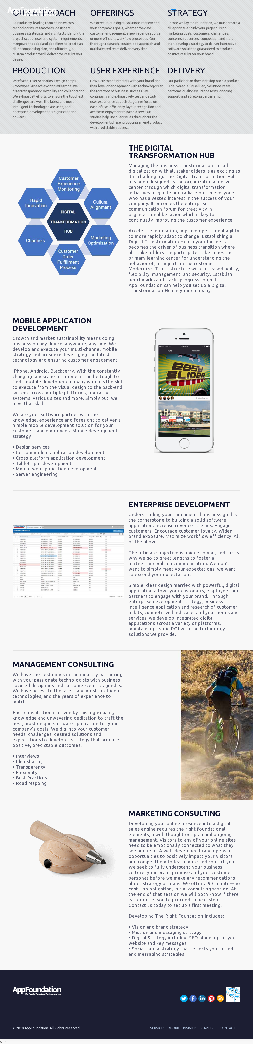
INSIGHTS (190, 1028)
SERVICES (157, 1028)
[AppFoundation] (31, 11)
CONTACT (227, 1028)
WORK (174, 1028)
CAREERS (208, 1028)
